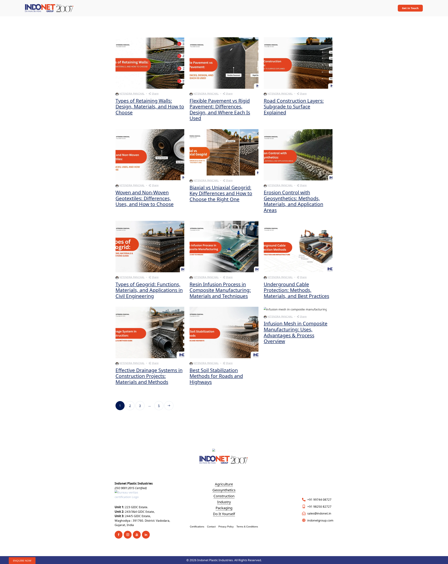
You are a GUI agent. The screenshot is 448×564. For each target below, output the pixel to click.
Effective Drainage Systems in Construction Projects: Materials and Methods (149, 376)
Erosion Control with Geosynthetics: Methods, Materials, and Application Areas (293, 201)
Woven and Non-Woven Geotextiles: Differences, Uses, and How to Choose (144, 198)
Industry (224, 502)
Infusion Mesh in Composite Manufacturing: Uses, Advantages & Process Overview (295, 332)
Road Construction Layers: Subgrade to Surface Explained (294, 106)
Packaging (224, 508)
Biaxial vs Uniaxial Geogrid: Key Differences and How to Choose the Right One (221, 193)
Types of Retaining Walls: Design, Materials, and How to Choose (149, 106)
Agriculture (224, 484)
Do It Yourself (224, 514)
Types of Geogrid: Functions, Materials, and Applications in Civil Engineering (149, 290)
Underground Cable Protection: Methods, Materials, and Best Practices (296, 290)
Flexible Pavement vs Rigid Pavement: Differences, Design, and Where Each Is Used (220, 109)
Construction (224, 496)
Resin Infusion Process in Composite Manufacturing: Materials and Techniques (220, 290)
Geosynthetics (224, 490)
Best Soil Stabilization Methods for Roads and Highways (216, 376)
